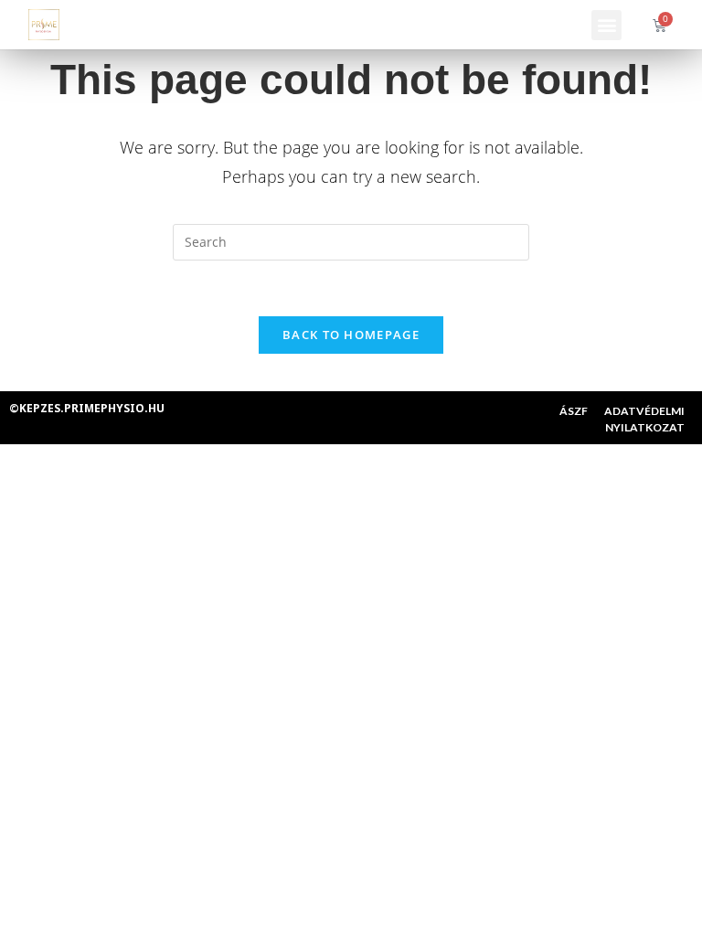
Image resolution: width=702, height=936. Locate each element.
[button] (606, 25)
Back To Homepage (351, 334)
